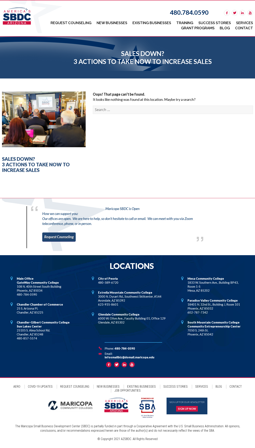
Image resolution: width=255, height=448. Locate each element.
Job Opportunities (127, 390)
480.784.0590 (189, 12)
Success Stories (214, 23)
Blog (225, 28)
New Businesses (112, 23)
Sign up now (187, 408)
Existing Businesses (151, 23)
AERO (16, 386)
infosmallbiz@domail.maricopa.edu (129, 357)
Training (184, 23)
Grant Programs (198, 28)
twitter (234, 13)
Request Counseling (71, 23)
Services (244, 23)
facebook (227, 13)
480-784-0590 (125, 348)
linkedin (242, 13)
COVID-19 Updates (40, 386)
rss (250, 13)
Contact (244, 28)
